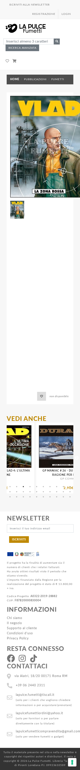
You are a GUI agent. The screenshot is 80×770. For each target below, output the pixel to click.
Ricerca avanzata (22, 47)
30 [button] (70, 497)
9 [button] (63, 486)
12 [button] (16, 491)
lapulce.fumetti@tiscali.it (35, 694)
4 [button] (30, 486)
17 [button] (50, 491)
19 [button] (63, 491)
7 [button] (50, 486)
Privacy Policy (18, 638)
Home (14, 79)
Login (66, 14)
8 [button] (56, 486)
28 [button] (56, 497)
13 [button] (23, 491)
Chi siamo (14, 618)
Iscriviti (19, 539)
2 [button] (16, 486)
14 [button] (30, 491)
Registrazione (43, 14)
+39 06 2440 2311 (30, 685)
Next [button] (76, 458)
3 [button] (23, 486)
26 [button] (43, 497)
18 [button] (56, 491)
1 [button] (10, 486)
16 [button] (43, 491)
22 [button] (16, 497)
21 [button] (10, 497)
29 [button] (63, 497)
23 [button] (23, 497)
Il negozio (14, 623)
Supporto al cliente (22, 628)
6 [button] (43, 486)
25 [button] (36, 497)
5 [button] (36, 486)
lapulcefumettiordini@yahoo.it (39, 713)
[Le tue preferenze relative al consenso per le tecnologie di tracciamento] (72, 762)
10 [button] (70, 486)
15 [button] (36, 491)
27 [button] (50, 497)
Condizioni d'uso (20, 633)
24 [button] (30, 497)
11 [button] (10, 491)
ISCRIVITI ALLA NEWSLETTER (29, 4)
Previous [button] (3, 458)
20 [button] (70, 491)
